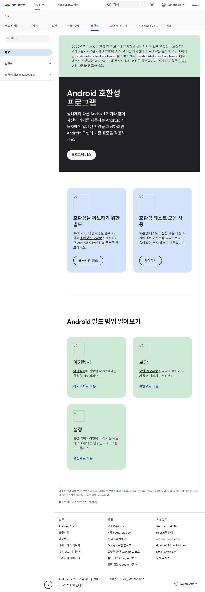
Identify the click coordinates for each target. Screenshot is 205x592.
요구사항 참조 (88, 261)
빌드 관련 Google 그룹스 (122, 558)
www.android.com (168, 539)
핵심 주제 (73, 26)
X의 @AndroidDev (119, 532)
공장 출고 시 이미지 (70, 552)
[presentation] (129, 322)
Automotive (147, 26)
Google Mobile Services (171, 545)
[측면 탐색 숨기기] (48, 585)
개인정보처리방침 (133, 579)
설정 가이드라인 (84, 438)
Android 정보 (67, 579)
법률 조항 (99, 579)
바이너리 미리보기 (69, 545)
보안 (54, 26)
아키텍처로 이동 (84, 386)
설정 (77, 430)
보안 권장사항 (148, 371)
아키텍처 (82, 362)
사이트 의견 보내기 (72, 585)
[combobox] (125, 4)
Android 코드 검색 (67, 5)
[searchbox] (27, 38)
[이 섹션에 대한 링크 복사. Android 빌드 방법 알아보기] (146, 322)
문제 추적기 (163, 558)
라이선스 (114, 579)
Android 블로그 (117, 539)
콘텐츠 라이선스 (117, 491)
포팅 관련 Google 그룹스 (122, 564)
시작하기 (35, 26)
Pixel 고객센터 (164, 532)
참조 (169, 26)
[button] (23, 63)
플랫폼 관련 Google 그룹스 (124, 552)
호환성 (95, 26)
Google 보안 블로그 (119, 545)
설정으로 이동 (83, 459)
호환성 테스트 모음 (152, 233)
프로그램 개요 (81, 155)
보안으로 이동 (149, 386)
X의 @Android (117, 526)
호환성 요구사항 (91, 238)
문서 (37, 5)
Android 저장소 (68, 526)
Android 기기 (118, 26)
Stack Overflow (166, 552)
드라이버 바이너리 (69, 558)
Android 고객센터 (167, 526)
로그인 (196, 5)
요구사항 (64, 532)
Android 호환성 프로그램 (94, 98)
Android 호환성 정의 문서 (94, 243)
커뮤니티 (84, 579)
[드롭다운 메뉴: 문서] (45, 5)
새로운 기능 (12, 26)
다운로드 (64, 539)
